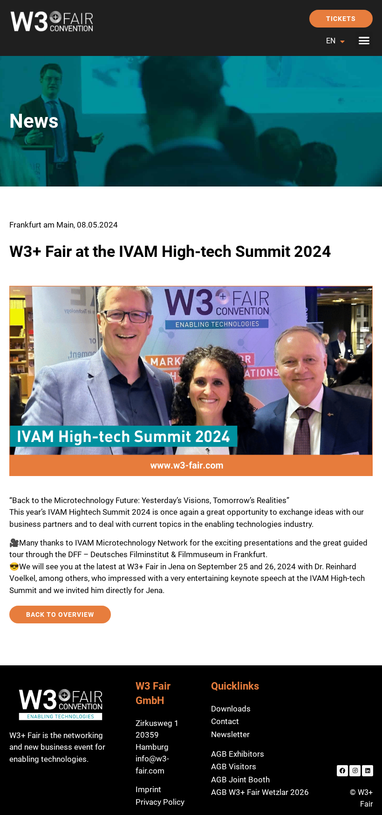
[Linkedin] (367, 770)
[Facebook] (342, 770)
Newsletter (230, 734)
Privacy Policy (160, 802)
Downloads (231, 708)
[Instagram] (355, 770)
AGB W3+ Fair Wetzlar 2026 (260, 792)
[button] (364, 40)
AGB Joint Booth (240, 779)
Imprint (148, 789)
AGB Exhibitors (237, 754)
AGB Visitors (233, 766)
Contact (225, 721)
